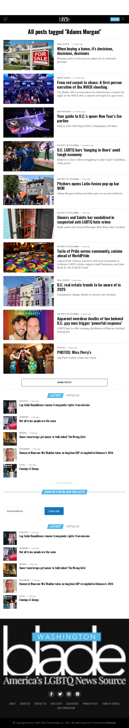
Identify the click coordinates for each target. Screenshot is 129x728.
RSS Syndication (66, 708)
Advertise (25, 703)
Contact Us (40, 703)
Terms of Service (111, 703)
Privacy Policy (90, 703)
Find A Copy (56, 703)
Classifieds (72, 703)
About (12, 703)
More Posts (65, 382)
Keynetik (111, 722)
